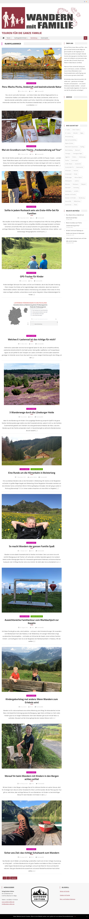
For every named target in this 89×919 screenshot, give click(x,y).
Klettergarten (68, 181)
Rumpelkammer (31, 83)
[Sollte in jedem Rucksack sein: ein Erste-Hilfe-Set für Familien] (32, 187)
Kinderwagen (68, 177)
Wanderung (82, 198)
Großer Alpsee (68, 164)
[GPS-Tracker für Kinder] (32, 253)
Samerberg (76, 187)
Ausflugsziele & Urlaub (20, 38)
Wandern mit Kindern (70, 198)
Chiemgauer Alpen (77, 153)
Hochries (76, 170)
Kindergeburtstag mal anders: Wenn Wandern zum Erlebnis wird (32, 701)
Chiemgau (67, 153)
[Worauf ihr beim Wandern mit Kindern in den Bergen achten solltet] (32, 746)
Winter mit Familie (64, 891)
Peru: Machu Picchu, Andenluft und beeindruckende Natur (31, 86)
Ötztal (75, 204)
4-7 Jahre (67, 130)
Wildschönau (77, 201)
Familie (67, 160)
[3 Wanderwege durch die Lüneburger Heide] (32, 384)
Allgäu (81, 133)
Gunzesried (78, 164)
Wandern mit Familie (70, 194)
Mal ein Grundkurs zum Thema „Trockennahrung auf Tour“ (32, 149)
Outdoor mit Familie (65, 895)
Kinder (75, 174)
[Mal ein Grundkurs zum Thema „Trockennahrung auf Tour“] (32, 126)
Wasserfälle (68, 201)
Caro (33, 218)
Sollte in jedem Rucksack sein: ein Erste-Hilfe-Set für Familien (32, 212)
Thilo (32, 154)
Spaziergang (68, 191)
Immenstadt (68, 174)
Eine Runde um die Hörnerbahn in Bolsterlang (31, 472)
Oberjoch (83, 184)
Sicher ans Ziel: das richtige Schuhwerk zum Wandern (31, 852)
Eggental (67, 157)
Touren (8, 38)
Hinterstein (68, 170)
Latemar (77, 181)
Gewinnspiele (44, 38)
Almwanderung (69, 136)
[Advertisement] (75, 111)
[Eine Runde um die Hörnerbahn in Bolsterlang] (32, 450)
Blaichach (77, 150)
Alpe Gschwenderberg (70, 140)
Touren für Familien (36, 469)
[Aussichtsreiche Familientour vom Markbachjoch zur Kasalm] (32, 590)
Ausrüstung (34, 38)
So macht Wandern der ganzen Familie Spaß (31, 546)
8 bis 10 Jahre (76, 130)
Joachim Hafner (33, 477)
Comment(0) (40, 91)
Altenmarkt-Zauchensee (71, 147)
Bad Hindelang (68, 150)
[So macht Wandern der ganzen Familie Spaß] (32, 516)
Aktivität (75, 133)
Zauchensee (68, 204)
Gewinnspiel (74, 160)
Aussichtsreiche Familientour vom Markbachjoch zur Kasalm (32, 621)
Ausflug (82, 147)
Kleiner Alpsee (78, 177)
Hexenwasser (79, 167)
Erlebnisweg (82, 157)
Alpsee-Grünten (69, 143)
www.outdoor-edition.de (8, 902)
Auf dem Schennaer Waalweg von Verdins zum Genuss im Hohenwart (75, 232)
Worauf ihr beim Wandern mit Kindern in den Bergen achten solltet (32, 777)
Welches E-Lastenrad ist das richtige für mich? (32, 339)
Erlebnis (74, 157)
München (67, 184)
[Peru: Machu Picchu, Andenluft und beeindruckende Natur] (32, 63)
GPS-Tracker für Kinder (31, 276)
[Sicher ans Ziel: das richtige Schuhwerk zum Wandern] (32, 822)
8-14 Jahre (68, 133)
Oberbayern (76, 184)
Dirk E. (32, 91)
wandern (76, 191)
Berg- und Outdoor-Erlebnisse (67, 899)
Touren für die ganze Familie (22, 33)
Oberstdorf (68, 187)
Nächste (14, 878)
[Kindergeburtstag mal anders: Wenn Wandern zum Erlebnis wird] (32, 669)
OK (75, 916)
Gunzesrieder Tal (69, 167)
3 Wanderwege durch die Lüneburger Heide (31, 412)
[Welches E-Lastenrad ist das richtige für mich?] (32, 316)
